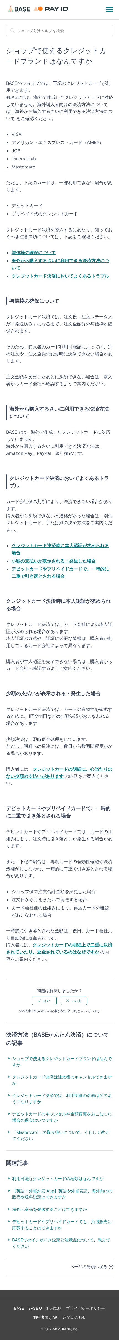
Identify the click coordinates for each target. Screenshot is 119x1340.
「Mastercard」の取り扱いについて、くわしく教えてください (60, 1135)
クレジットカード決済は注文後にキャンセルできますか (62, 1080)
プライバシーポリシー (85, 1308)
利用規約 (54, 1308)
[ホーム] (39, 12)
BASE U (35, 1308)
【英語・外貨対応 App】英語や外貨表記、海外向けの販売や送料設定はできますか (62, 1194)
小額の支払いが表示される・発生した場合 (54, 561)
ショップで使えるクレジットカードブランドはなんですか (62, 1061)
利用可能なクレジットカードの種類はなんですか (58, 1178)
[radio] (44, 1001)
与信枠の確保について (34, 252)
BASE (19, 1308)
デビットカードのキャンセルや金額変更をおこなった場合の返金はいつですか (62, 1117)
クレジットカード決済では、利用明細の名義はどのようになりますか (62, 1098)
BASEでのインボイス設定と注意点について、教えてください (61, 1243)
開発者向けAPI (45, 1317)
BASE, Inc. (69, 1329)
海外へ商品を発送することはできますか (49, 1209)
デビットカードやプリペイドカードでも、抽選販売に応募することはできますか (62, 1224)
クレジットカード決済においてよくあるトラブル (60, 276)
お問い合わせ (74, 1317)
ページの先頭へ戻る (88, 1266)
